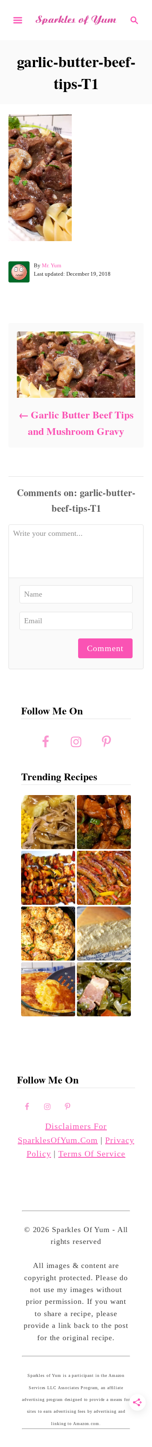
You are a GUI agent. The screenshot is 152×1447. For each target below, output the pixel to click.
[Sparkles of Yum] (76, 19)
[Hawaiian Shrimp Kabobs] (48, 878)
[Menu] (17, 20)
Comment (105, 648)
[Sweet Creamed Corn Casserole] (48, 989)
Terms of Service (91, 1153)
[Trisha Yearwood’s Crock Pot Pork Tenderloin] (48, 822)
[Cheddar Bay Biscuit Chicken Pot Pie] (48, 934)
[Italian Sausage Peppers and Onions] (104, 878)
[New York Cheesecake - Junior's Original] (104, 934)
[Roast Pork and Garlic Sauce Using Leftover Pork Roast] (104, 822)
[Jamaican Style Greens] (104, 989)
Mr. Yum (51, 265)
